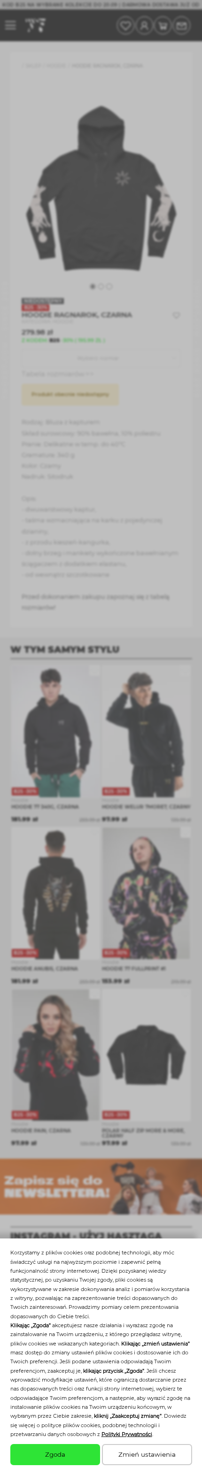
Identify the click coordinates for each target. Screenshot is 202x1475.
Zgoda (55, 1454)
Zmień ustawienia (147, 1454)
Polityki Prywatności (126, 1434)
